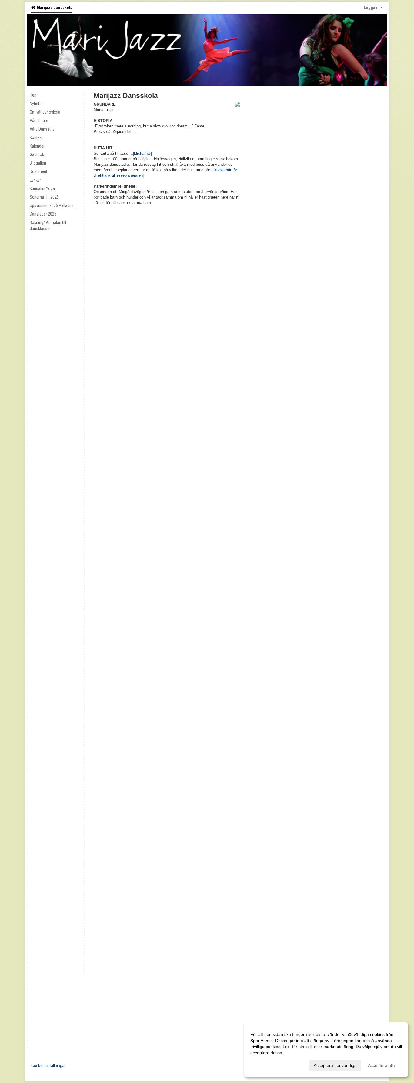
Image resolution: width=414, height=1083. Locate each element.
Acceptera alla (381, 1065)
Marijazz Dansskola (53, 7)
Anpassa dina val (266, 1064)
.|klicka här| (142, 153)
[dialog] (326, 1049)
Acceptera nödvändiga (335, 1065)
